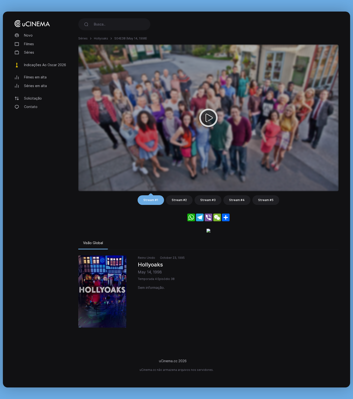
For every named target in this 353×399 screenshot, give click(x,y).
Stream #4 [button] (237, 200)
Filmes (29, 44)
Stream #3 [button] (208, 200)
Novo (28, 35)
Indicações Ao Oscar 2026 (45, 65)
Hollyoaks (101, 38)
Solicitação (33, 98)
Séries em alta (35, 86)
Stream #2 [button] (179, 200)
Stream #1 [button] (150, 200)
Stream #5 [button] (266, 200)
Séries (29, 52)
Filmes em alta (35, 77)
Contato (30, 107)
